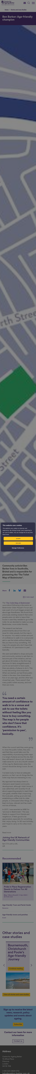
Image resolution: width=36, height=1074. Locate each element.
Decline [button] (18, 543)
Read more (6, 534)
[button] (18, 548)
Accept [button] (18, 538)
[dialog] (18, 537)
